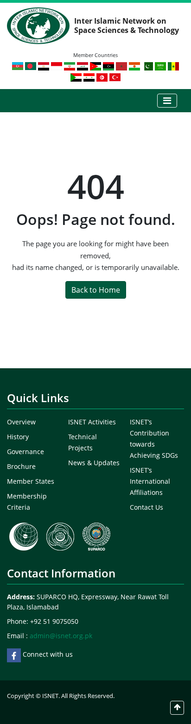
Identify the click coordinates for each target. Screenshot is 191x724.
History (18, 436)
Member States (30, 481)
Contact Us (146, 507)
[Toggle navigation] (167, 101)
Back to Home (95, 290)
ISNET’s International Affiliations (150, 481)
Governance (25, 451)
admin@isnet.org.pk (61, 635)
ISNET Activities (92, 421)
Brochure (21, 466)
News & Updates (94, 462)
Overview (21, 421)
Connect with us (47, 654)
